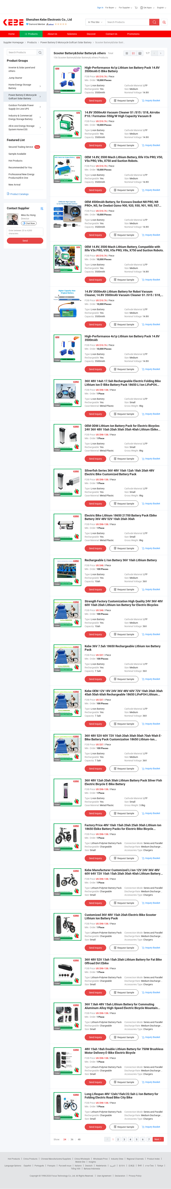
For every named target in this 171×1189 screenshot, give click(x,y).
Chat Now (30, 223)
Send (25, 240)
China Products (30, 1158)
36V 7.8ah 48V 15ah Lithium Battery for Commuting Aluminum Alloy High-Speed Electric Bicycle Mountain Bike (121, 1008)
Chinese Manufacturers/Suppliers (56, 1158)
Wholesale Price (100, 1158)
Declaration (120, 1175)
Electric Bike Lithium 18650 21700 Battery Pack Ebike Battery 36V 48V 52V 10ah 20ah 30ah (121, 517)
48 (79, 1139)
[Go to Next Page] (161, 53)
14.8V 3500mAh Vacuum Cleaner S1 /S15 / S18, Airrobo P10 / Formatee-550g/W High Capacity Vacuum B (122, 114)
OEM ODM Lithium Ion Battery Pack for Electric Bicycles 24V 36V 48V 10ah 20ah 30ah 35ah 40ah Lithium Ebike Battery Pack (122, 429)
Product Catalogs (19, 194)
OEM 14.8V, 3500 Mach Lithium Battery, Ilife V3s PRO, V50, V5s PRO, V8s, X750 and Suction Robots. (124, 159)
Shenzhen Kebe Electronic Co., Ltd (49, 19)
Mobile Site (80, 1161)
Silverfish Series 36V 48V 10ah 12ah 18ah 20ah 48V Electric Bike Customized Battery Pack (119, 472)
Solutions (72, 33)
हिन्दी (140, 1165)
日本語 (131, 1165)
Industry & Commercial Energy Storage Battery (21, 117)
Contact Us (111, 33)
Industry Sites (117, 1158)
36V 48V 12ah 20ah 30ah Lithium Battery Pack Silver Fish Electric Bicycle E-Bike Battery (123, 782)
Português (39, 1165)
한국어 (122, 1165)
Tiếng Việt (75, 1168)
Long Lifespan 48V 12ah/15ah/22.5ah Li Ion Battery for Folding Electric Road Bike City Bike (121, 1095)
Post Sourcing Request (164, 22)
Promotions (133, 33)
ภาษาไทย (149, 1165)
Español (27, 1165)
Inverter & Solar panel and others (22, 69)
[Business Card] (42, 208)
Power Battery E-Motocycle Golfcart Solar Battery (23, 96)
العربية (112, 1165)
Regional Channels (135, 1158)
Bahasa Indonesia (92, 1168)
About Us (52, 33)
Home (11, 33)
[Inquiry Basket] (136, 7)
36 (72, 1139)
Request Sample (125, 100)
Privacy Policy (135, 1175)
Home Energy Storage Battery (20, 86)
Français (51, 1165)
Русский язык (65, 1165)
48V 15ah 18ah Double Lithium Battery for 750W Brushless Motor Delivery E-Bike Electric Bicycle (124, 1050)
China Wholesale (82, 1158)
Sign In (100, 7)
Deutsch (89, 1165)
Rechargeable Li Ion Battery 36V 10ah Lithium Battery (121, 560)
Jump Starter (15, 77)
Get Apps (147, 7)
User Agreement (104, 1175)
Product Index (153, 1158)
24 (64, 1139)
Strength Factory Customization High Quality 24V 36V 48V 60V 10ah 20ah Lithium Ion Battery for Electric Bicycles (124, 603)
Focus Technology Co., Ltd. (63, 1175)
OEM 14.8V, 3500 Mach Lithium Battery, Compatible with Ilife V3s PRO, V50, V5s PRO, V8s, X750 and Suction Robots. (124, 248)
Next (156, 1139)
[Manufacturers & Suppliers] (24, 6)
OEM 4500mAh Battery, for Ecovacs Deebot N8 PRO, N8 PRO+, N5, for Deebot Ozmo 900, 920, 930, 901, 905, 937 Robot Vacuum (122, 205)
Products (33, 33)
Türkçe (160, 1165)
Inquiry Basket (152, 100)
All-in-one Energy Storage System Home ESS (21, 127)
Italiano (78, 1165)
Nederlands (101, 1165)
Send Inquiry (95, 100)
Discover (91, 33)
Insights (92, 1161)
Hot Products (14, 1158)
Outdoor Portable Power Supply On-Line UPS (21, 107)
